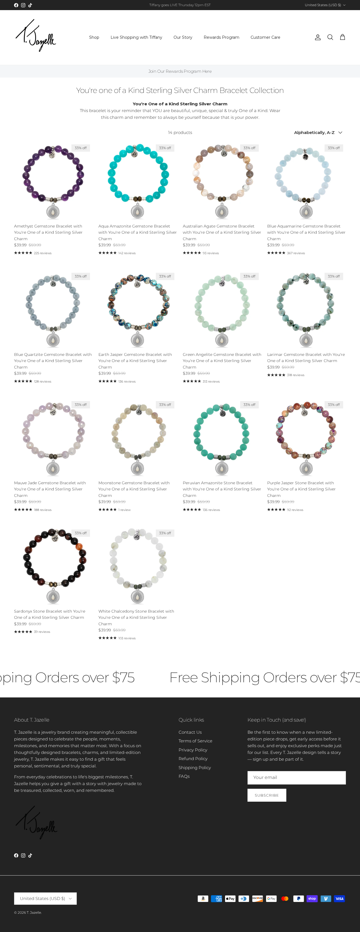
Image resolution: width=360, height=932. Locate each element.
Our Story (183, 37)
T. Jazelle (34, 912)
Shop (94, 37)
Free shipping (164, 5)
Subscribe (267, 795)
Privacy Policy (193, 750)
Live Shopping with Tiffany (136, 37)
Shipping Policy (195, 767)
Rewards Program (221, 37)
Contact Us (190, 732)
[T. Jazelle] (36, 37)
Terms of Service (195, 741)
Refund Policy (193, 758)
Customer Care (265, 37)
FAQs (184, 776)
